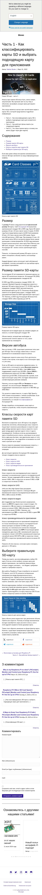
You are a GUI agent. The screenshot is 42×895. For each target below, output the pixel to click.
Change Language (21, 22)
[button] (11, 639)
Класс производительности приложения (19, 465)
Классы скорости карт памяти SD (17, 147)
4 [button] (17, 857)
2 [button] (13, 857)
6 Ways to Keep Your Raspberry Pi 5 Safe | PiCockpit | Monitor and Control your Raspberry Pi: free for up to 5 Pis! (20, 714)
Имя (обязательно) (8, 761)
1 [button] (11, 857)
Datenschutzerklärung (10, 887)
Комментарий (6, 735)
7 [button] (24, 857)
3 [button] (15, 857)
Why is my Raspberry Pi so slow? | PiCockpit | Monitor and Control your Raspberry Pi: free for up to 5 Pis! (20, 672)
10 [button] (30, 857)
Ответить (36, 685)
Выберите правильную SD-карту (17, 149)
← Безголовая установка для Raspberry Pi (16, 653)
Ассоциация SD (23, 227)
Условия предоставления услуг (13, 883)
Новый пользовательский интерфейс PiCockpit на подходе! (18, 843)
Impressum (28, 883)
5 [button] (19, 857)
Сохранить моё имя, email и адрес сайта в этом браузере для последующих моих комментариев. (18, 789)
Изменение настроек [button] (25, 887)
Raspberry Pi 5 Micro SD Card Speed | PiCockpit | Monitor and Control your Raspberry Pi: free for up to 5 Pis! (20, 692)
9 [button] (28, 857)
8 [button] (26, 857)
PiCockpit (21, 893)
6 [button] (22, 857)
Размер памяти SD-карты (14, 143)
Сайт (3, 778)
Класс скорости (11, 459)
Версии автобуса (11, 145)
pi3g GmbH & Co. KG (23, 891)
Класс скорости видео (13, 463)
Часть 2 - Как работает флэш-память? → (26, 655)
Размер (8, 141)
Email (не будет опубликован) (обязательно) (17, 769)
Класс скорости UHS (13, 461)
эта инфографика (25, 399)
